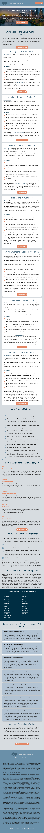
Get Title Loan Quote (21, 246)
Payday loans (6, 54)
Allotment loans (7, 355)
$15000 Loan (7, 613)
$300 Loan (7, 598)
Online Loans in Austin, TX (16, 3)
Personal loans (6, 148)
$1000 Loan (25, 603)
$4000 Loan (25, 606)
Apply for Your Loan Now (21, 22)
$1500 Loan (7, 605)
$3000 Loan (7, 606)
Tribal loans (6, 302)
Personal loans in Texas (20, 183)
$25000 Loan (7, 615)
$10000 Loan (25, 612)
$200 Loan (24, 596)
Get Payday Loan (21, 91)
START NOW (38, 3)
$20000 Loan (25, 613)
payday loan (20, 82)
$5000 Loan (7, 608)
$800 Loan (24, 601)
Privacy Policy (18, 757)
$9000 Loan (7, 612)
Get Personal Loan (21, 192)
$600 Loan (24, 599)
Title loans (5, 200)
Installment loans (7, 100)
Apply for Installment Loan (21, 139)
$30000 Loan (25, 615)
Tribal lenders (19, 335)
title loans (21, 232)
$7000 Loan (7, 610)
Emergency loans (7, 254)
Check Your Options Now (21, 47)
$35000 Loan (7, 617)
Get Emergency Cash (21, 294)
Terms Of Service (26, 757)
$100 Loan (6, 596)
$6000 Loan (25, 608)
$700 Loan (6, 601)
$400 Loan (24, 598)
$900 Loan (7, 603)
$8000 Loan (25, 610)
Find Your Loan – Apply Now (21, 743)
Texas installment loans (18, 132)
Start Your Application (21, 529)
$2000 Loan (25, 605)
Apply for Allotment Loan (21, 403)
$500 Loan (6, 599)
